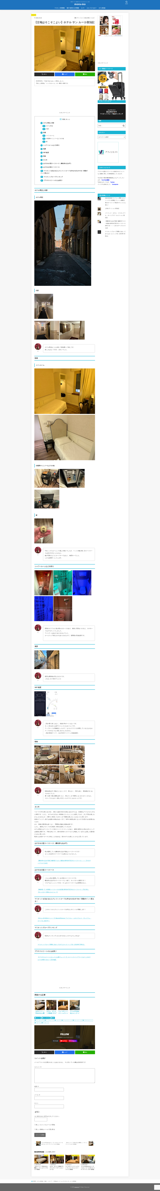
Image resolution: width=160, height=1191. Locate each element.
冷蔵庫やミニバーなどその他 (53, 138)
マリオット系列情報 (60, 8)
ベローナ (38, 1022)
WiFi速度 (45, 152)
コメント (38, 1067)
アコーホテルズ (39, 1020)
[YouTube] (64, 1041)
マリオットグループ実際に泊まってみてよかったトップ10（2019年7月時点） (61, 944)
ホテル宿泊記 (102, 8)
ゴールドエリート (67, 1020)
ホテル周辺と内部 (47, 123)
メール (37, 1095)
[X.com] (55, 1041)
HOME (34, 1181)
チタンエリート (77, 1020)
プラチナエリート (88, 1020)
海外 (53, 1017)
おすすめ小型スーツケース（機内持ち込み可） (56, 163)
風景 (43, 149)
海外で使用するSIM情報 (73, 8)
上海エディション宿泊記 (112, 208)
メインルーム (48, 135)
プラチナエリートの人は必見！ (52, 180)
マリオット (45, 1022)
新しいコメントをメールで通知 (45, 1124)
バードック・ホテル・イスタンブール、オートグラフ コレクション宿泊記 (115, 215)
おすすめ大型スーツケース (50, 167)
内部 (46, 129)
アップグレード (49, 1020)
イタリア (34, 15)
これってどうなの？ (92, 8)
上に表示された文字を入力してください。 (47, 1116)
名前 (36, 1086)
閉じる (67, 119)
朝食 (43, 156)
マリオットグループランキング (52, 176)
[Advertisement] (64, 99)
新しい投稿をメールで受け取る (45, 1129)
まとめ (44, 159)
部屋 (43, 132)
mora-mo (80, 4)
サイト (36, 1103)
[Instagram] (72, 1041)
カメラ (82, 8)
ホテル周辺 (48, 126)
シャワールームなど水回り (50, 145)
